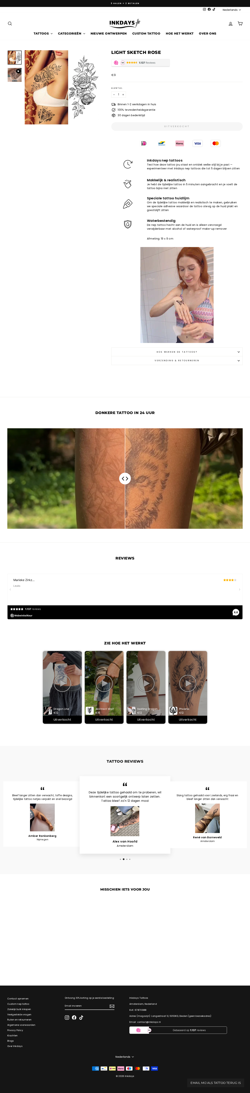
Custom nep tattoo (18, 1004)
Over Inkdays (15, 1046)
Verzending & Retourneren (177, 360)
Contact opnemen (18, 998)
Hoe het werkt (179, 33)
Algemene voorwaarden (21, 1025)
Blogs (10, 1040)
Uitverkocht (62, 720)
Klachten (12, 1035)
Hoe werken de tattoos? (177, 351)
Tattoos (42, 33)
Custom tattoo (146, 33)
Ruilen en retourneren (19, 1019)
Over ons (207, 33)
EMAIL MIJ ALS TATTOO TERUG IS (216, 1083)
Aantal (117, 88)
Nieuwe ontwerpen (109, 33)
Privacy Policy (15, 1030)
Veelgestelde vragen (19, 1014)
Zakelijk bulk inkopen (19, 1009)
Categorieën (70, 33)
